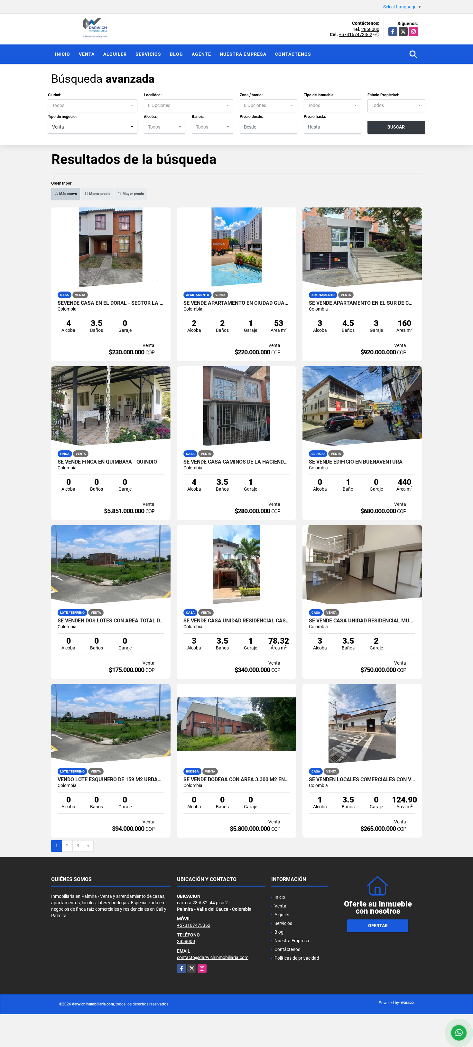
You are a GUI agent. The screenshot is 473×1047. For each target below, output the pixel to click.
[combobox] (92, 105)
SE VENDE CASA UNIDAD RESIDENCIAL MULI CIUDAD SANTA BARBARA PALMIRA (362, 620)
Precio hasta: (315, 116)
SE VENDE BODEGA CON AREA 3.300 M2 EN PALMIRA (236, 779)
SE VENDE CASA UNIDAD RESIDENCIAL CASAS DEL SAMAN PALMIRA (236, 620)
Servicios (148, 54)
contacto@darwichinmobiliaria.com (212, 957)
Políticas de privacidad (296, 958)
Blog (176, 54)
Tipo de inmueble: (319, 95)
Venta (87, 54)
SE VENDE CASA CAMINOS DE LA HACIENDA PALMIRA (236, 462)
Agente (201, 54)
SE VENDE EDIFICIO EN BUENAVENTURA (356, 462)
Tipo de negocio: (62, 116)
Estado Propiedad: (383, 95)
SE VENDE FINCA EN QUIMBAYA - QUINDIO (107, 462)
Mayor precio (133, 194)
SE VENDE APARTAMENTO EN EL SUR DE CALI (362, 303)
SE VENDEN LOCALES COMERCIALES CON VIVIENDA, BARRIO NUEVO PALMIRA (362, 779)
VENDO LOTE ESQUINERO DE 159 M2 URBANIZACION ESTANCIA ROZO (111, 779)
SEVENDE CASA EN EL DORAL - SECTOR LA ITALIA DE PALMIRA (111, 303)
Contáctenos (293, 54)
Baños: (198, 116)
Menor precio (99, 194)
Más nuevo (67, 194)
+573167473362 (355, 34)
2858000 (370, 29)
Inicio (62, 54)
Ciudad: (54, 95)
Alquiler (115, 54)
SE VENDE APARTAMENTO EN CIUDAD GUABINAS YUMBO (236, 303)
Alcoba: (150, 116)
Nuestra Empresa (243, 54)
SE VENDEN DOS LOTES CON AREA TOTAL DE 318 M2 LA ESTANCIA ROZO (111, 620)
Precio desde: (251, 116)
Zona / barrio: (251, 95)
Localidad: (153, 95)
